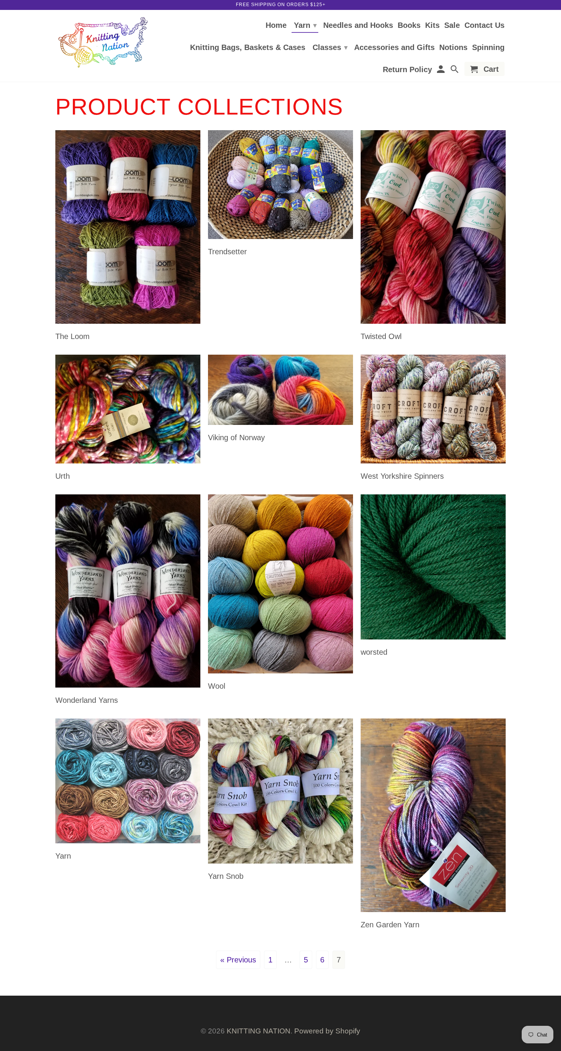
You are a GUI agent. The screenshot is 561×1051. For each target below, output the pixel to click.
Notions (453, 48)
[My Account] (441, 70)
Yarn (305, 25)
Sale (452, 25)
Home (276, 25)
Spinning (488, 48)
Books (409, 25)
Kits (432, 25)
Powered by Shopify (327, 1031)
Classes (330, 47)
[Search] (455, 70)
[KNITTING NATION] (103, 42)
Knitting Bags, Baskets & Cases (247, 48)
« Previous (238, 960)
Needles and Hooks (358, 25)
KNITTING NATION (258, 1031)
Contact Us (484, 25)
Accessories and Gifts (394, 48)
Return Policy (407, 70)
